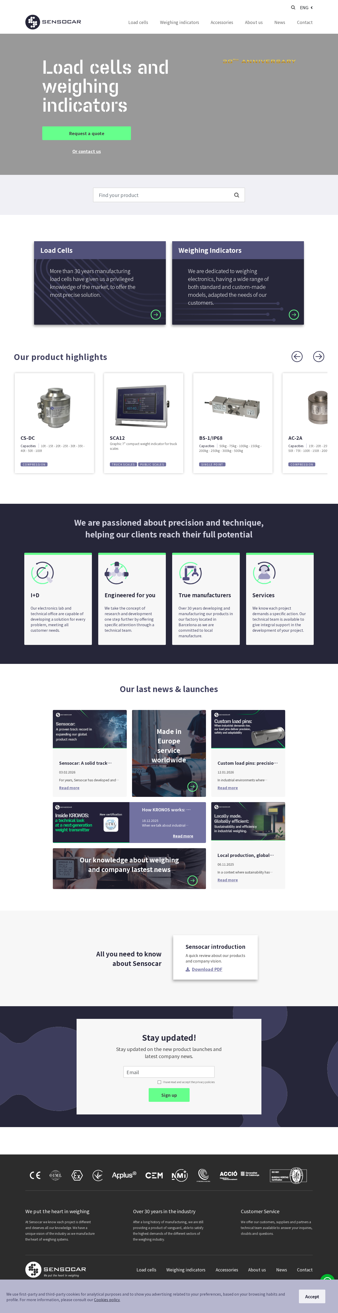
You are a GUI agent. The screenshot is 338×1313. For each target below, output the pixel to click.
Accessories (222, 22)
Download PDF (207, 969)
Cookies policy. (107, 1299)
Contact (305, 22)
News (279, 22)
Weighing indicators (179, 22)
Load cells (138, 22)
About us (254, 22)
